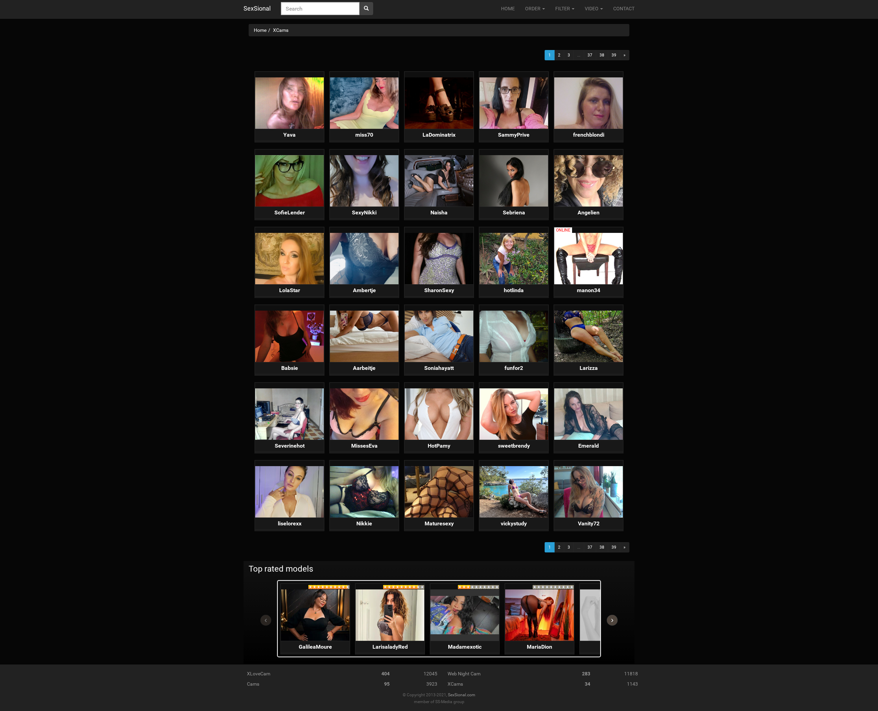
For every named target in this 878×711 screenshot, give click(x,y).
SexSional (257, 8)
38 (602, 55)
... (578, 55)
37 (590, 55)
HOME (508, 8)
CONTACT (623, 8)
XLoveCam (258, 673)
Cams (253, 684)
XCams (455, 684)
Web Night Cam (464, 673)
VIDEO (592, 8)
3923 (431, 684)
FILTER (563, 8)
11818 (631, 673)
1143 (632, 684)
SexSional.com (461, 695)
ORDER (533, 8)
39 (614, 55)
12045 (430, 673)
